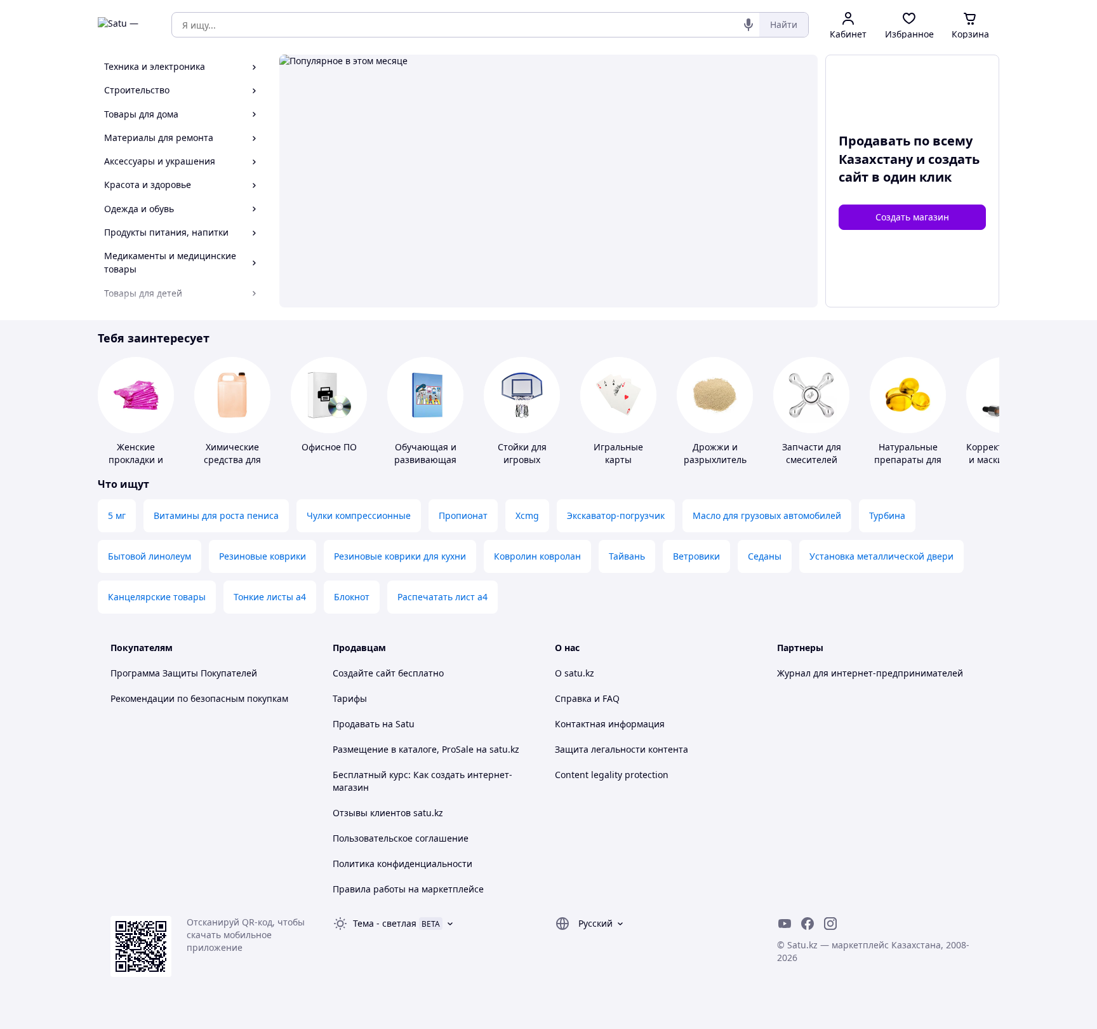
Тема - (384, 923)
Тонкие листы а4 (270, 597)
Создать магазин (912, 217)
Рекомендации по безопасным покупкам (199, 698)
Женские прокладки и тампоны (136, 459)
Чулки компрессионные (359, 515)
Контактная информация (610, 724)
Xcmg (527, 515)
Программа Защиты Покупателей (183, 673)
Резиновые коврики (262, 556)
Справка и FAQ (587, 698)
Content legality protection (611, 775)
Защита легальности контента (621, 749)
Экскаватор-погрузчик (616, 515)
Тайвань (627, 556)
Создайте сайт (364, 673)
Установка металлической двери (881, 556)
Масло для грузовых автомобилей (767, 515)
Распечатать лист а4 (442, 597)
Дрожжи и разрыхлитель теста (715, 459)
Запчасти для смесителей (811, 453)
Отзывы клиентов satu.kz (388, 813)
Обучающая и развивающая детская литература (425, 466)
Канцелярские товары (157, 597)
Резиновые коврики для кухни (400, 556)
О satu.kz (574, 673)
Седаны (764, 556)
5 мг (117, 515)
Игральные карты (618, 453)
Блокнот (351, 597)
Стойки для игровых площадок (522, 459)
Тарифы (350, 698)
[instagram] (830, 923)
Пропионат (463, 515)
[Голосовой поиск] (748, 25)
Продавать (356, 724)
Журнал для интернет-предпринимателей (870, 673)
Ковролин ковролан (537, 556)
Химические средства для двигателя (232, 459)
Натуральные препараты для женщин (907, 459)
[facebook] (807, 923)
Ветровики (696, 556)
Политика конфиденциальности (402, 864)
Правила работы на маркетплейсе (408, 889)
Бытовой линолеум (149, 556)
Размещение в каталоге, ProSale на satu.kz (426, 749)
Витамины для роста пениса (216, 515)
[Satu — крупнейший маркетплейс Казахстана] (126, 24)
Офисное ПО (329, 447)
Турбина (887, 515)
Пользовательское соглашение (401, 838)
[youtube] (784, 923)
